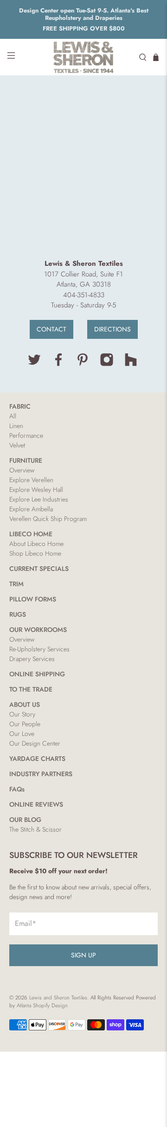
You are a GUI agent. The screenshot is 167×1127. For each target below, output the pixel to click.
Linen (16, 425)
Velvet (17, 445)
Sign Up (83, 955)
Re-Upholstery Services (39, 649)
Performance (26, 435)
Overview (21, 470)
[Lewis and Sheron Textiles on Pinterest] (83, 364)
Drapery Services (32, 658)
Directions (112, 329)
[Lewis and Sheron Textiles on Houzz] (131, 364)
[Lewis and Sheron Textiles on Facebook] (58, 364)
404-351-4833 (83, 295)
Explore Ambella (31, 509)
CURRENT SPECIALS (39, 568)
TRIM (16, 583)
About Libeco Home (36, 543)
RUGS (17, 614)
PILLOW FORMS (32, 599)
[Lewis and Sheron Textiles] (83, 57)
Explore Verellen (31, 479)
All (12, 416)
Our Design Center (34, 743)
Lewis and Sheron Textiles (58, 997)
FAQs (17, 789)
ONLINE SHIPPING (37, 674)
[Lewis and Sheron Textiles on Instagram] (107, 364)
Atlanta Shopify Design (42, 1005)
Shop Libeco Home (35, 553)
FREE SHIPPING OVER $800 (84, 28)
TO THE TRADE (30, 689)
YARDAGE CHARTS (37, 758)
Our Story (22, 714)
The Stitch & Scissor (35, 829)
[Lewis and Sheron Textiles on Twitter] (34, 364)
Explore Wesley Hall (36, 489)
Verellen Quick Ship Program (48, 518)
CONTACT (51, 329)
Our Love (21, 733)
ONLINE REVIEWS (36, 804)
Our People (24, 724)
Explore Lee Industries (38, 499)
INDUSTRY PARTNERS (40, 773)
